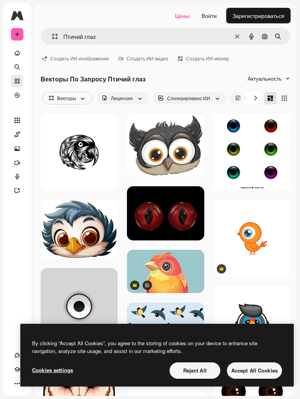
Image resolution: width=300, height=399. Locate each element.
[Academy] (17, 369)
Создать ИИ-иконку (207, 58)
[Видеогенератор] (17, 162)
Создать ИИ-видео (147, 58)
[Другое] (17, 383)
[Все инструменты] (17, 120)
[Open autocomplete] (51, 36)
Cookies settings (52, 370)
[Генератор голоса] (17, 176)
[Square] (284, 98)
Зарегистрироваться (258, 15)
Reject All (195, 370)
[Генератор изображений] (17, 148)
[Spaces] (17, 134)
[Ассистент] (17, 190)
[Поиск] (17, 67)
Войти (209, 15)
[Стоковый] (17, 81)
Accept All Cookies (254, 370)
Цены (182, 15)
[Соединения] (17, 355)
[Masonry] (270, 98)
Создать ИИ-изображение (79, 58)
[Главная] (17, 53)
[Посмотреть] (17, 95)
